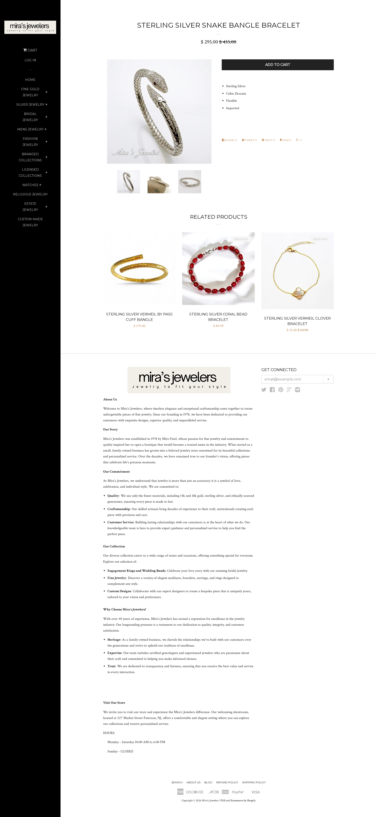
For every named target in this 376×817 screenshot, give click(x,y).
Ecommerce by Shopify (243, 800)
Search (177, 782)
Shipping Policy (254, 782)
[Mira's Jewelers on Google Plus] (289, 390)
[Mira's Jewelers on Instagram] (297, 390)
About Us (193, 782)
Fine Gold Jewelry (30, 92)
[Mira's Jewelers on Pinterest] (281, 390)
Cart (32, 50)
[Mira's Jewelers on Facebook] (272, 390)
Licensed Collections (30, 173)
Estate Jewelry (30, 207)
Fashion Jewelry (30, 142)
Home (30, 80)
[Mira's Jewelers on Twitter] (264, 390)
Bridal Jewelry (30, 117)
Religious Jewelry (30, 194)
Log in (30, 60)
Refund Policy (227, 782)
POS (223, 800)
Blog (208, 782)
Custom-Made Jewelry (30, 222)
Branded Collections (30, 157)
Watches (30, 185)
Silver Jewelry (30, 105)
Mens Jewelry (30, 129)
